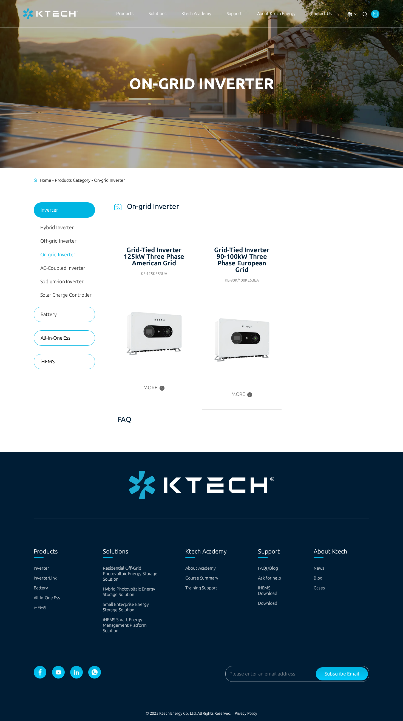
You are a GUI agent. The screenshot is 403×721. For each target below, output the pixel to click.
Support (234, 13)
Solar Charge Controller (66, 295)
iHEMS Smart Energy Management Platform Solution (125, 625)
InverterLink (45, 578)
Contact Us (321, 13)
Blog (318, 578)
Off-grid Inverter (58, 241)
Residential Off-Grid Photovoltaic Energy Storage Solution (130, 574)
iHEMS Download (267, 590)
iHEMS (48, 362)
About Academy (200, 568)
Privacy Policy (246, 713)
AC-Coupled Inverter (62, 268)
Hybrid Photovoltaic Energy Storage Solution (129, 591)
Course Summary (201, 578)
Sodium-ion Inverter (62, 282)
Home (46, 180)
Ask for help (269, 578)
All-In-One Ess (56, 338)
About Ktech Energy (276, 13)
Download (267, 603)
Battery (49, 314)
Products (124, 13)
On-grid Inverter (57, 255)
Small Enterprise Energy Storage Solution (126, 607)
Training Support (201, 588)
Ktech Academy (196, 13)
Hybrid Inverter (57, 228)
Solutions (157, 13)
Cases (319, 588)
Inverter (49, 210)
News (319, 568)
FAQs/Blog (268, 568)
